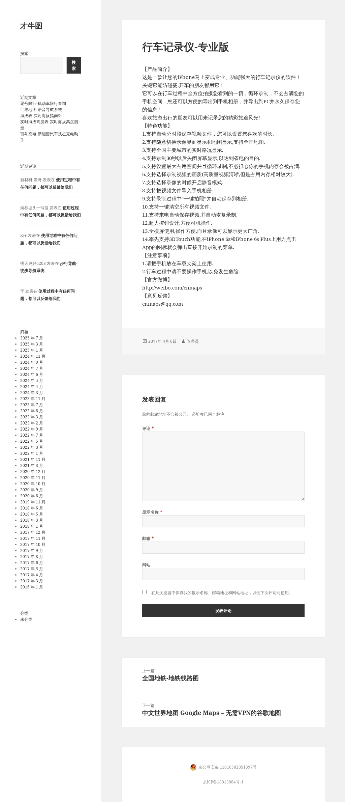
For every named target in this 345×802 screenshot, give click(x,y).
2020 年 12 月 (32, 471)
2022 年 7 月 (31, 435)
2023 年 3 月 (31, 417)
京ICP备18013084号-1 (223, 782)
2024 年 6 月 (31, 374)
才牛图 (31, 25)
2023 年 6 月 (31, 411)
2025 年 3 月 (31, 344)
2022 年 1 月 (31, 453)
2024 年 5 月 (31, 380)
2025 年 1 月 (31, 350)
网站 (146, 565)
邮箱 (148, 538)
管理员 (193, 341)
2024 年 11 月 (32, 356)
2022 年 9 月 (31, 429)
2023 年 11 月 (32, 399)
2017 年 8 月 (31, 556)
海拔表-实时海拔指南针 (41, 115)
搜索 (24, 53)
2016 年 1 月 (31, 587)
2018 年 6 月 (31, 508)
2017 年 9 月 (31, 550)
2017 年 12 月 (32, 532)
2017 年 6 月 (31, 562)
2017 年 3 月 (31, 581)
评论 (148, 428)
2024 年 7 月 (31, 368)
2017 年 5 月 (31, 569)
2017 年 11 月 (32, 538)
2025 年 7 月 (31, 338)
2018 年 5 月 (31, 514)
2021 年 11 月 (32, 459)
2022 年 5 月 (31, 441)
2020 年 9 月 (31, 490)
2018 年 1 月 (31, 526)
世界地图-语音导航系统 (41, 109)
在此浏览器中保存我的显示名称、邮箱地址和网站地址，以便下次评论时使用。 (222, 593)
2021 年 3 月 (31, 465)
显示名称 (152, 512)
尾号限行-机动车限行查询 (43, 103)
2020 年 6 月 (31, 496)
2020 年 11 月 (32, 477)
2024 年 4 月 (31, 386)
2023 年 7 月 (31, 405)
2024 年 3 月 (31, 392)
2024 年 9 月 (31, 362)
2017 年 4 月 (31, 575)
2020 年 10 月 (32, 484)
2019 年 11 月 (32, 502)
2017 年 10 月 (32, 544)
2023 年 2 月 (31, 423)
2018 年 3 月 (31, 520)
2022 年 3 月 (31, 447)
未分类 (26, 619)
